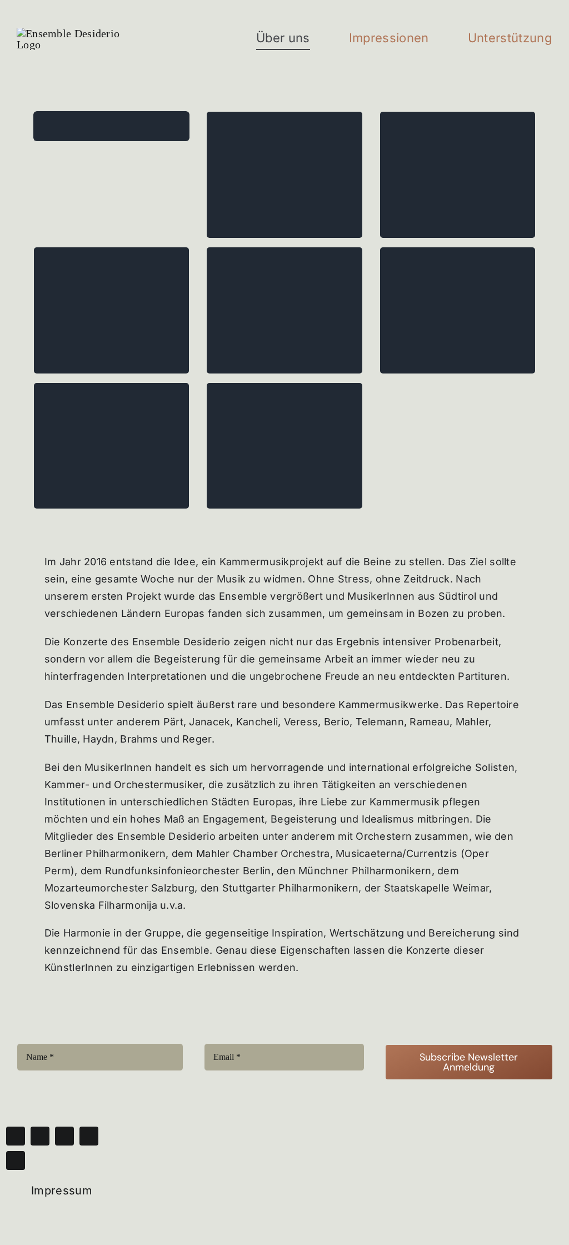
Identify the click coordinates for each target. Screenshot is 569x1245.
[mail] (88, 1136)
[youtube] (64, 1136)
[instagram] (40, 1136)
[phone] (15, 1160)
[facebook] (15, 1136)
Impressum (61, 1190)
